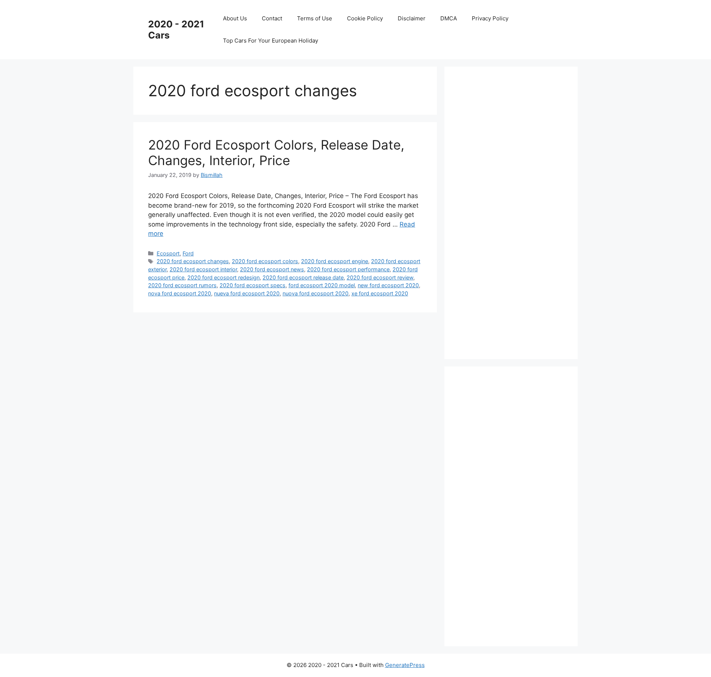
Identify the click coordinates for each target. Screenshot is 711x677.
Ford (188, 253)
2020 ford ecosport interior (203, 269)
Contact (272, 18)
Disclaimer (411, 18)
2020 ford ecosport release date (303, 277)
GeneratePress (405, 664)
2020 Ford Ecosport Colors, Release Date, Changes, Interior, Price (276, 152)
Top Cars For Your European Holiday (270, 40)
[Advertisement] (514, 211)
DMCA (448, 18)
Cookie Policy (365, 18)
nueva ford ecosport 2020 (247, 293)
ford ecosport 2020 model (321, 285)
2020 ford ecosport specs (253, 285)
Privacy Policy (490, 18)
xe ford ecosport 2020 (379, 293)
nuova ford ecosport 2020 (315, 293)
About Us (235, 18)
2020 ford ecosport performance (348, 269)
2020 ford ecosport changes (193, 261)
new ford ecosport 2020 (388, 285)
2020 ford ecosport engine (334, 261)
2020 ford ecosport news (272, 269)
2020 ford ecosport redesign (223, 277)
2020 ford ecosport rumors (182, 285)
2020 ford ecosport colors (265, 261)
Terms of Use (314, 18)
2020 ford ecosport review (380, 277)
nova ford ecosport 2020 (179, 293)
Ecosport (168, 253)
